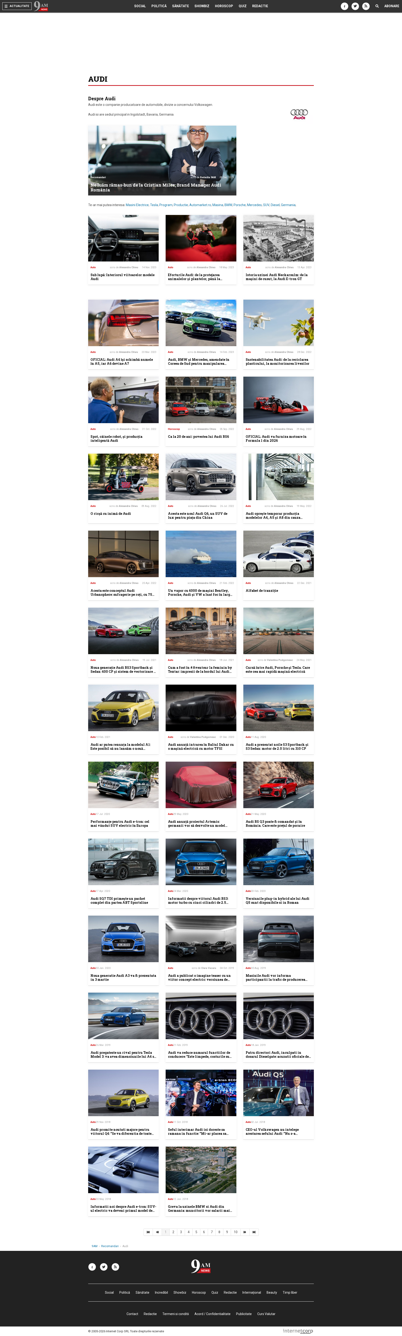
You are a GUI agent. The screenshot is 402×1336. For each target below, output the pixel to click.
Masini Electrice (137, 205)
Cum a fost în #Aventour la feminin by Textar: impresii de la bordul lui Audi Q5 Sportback (200, 671)
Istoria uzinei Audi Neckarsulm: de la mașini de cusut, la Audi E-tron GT (277, 277)
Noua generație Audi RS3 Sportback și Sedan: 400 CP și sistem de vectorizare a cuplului (122, 671)
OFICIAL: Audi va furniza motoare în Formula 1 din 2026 (276, 438)
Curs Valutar (266, 1314)
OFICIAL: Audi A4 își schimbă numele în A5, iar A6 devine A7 (121, 361)
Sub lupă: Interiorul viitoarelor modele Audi (122, 277)
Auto (93, 267)
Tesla (154, 205)
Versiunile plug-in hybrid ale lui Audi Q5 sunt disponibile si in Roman (277, 900)
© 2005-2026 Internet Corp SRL (108, 1331)
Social (140, 6)
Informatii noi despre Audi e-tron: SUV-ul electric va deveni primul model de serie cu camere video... (123, 1210)
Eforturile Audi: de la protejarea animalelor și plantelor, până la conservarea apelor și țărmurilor (195, 279)
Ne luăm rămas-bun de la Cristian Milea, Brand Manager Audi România (155, 187)
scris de (203, 177)
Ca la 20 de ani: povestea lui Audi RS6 (198, 436)
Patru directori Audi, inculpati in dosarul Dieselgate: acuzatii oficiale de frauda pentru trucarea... (277, 1056)
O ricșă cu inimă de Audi (110, 513)
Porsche (240, 205)
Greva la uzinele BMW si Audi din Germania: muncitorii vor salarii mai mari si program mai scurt (199, 1210)
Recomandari (98, 177)
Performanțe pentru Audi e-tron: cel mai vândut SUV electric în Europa (119, 823)
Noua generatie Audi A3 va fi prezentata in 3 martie (123, 977)
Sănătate (180, 6)
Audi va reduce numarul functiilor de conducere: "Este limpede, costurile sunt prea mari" (200, 1056)
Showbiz (201, 6)
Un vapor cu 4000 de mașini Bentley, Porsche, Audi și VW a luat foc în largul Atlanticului (201, 594)
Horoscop (224, 6)
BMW (228, 205)
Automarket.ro (200, 205)
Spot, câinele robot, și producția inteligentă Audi (116, 438)
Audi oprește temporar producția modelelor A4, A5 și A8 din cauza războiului (273, 517)
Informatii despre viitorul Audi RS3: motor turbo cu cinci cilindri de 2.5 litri (198, 902)
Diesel (275, 205)
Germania (288, 205)
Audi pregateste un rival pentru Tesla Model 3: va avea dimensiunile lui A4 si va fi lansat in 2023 (122, 1056)
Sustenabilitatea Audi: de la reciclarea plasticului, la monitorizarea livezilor (277, 361)
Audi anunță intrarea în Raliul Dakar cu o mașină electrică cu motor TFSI (201, 746)
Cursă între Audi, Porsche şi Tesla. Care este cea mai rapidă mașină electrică (278, 669)
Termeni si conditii (175, 1314)
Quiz (243, 6)
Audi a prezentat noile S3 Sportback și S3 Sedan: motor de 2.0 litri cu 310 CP (277, 746)
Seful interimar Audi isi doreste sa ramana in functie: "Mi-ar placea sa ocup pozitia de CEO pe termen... (197, 1133)
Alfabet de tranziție (262, 590)
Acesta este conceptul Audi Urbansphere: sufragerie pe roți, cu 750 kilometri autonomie (122, 594)
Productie (181, 205)
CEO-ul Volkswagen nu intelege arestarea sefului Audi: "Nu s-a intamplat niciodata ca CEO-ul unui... (277, 1133)
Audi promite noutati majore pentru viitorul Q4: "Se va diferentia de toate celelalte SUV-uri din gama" (120, 1133)
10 (236, 1232)
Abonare (391, 6)
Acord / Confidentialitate (212, 1314)
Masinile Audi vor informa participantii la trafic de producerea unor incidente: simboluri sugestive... (277, 979)
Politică (159, 6)
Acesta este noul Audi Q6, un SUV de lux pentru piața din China (197, 515)
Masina (217, 205)
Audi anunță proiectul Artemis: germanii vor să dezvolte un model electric (196, 825)
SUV (266, 205)
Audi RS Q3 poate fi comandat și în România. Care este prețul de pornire (275, 823)
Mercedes (254, 205)
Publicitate (244, 1314)
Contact (132, 1314)
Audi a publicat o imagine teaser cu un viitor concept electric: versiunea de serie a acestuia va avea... (199, 979)
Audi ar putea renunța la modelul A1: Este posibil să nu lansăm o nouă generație (120, 748)
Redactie (260, 6)
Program (165, 205)
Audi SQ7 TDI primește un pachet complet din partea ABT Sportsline (119, 900)
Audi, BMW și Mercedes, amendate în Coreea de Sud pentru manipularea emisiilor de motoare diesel (198, 363)
